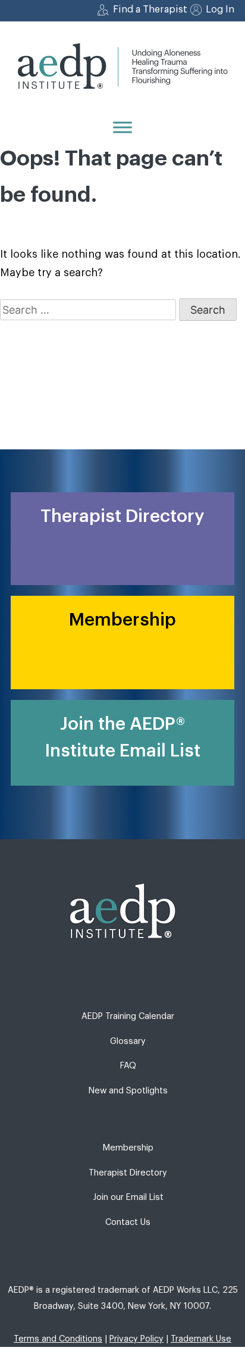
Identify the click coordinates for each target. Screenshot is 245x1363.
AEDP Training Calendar (127, 1016)
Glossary (128, 1041)
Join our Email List (128, 1197)
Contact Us (127, 1222)
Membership (128, 1147)
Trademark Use (201, 1338)
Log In (220, 9)
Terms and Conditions (58, 1338)
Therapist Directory (128, 1172)
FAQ (128, 1065)
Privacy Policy (136, 1338)
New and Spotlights (128, 1090)
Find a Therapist (150, 9)
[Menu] (122, 127)
